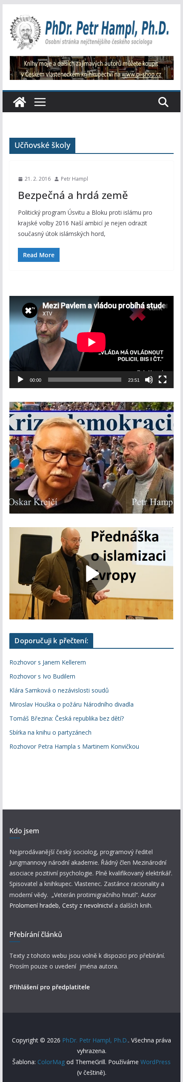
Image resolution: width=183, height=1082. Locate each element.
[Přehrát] (20, 379)
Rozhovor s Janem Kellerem (47, 662)
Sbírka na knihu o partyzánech (50, 732)
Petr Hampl (74, 178)
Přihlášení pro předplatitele (49, 987)
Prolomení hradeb (34, 905)
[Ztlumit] (149, 379)
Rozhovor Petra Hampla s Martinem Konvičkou (74, 746)
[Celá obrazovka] (162, 379)
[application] (91, 342)
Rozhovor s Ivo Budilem (42, 676)
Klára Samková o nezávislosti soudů (59, 690)
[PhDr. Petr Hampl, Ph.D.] (19, 102)
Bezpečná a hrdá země (73, 195)
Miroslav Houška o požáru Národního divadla (71, 704)
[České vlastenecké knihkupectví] (92, 61)
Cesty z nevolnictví (88, 905)
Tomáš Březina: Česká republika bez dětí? (66, 718)
